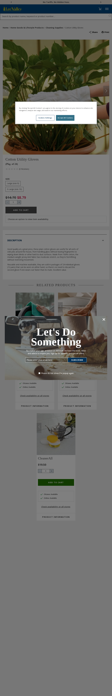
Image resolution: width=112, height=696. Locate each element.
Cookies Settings (45, 118)
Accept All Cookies (65, 118)
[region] (56, 112)
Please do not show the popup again (57, 373)
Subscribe (77, 360)
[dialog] (56, 348)
